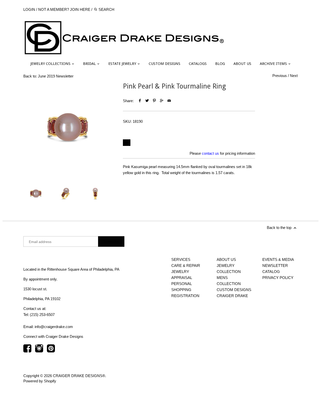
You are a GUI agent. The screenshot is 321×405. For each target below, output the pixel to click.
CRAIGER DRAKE (232, 296)
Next (294, 75)
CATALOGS (198, 63)
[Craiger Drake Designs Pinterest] (51, 351)
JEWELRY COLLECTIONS (50, 63)
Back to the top (279, 227)
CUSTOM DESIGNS (164, 63)
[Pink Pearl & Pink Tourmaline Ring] (68, 127)
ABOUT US (242, 63)
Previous (279, 75)
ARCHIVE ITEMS (274, 63)
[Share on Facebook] (139, 101)
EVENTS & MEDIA (278, 259)
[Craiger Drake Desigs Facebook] (27, 351)
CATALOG (271, 271)
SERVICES (180, 259)
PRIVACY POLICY (277, 277)
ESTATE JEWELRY (122, 63)
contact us (210, 153)
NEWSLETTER (275, 265)
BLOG (220, 63)
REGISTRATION (185, 296)
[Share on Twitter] (147, 101)
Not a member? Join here (64, 9)
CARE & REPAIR (185, 265)
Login (29, 9)
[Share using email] (169, 101)
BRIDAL (90, 63)
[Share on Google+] (161, 101)
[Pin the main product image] (154, 101)
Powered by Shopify (39, 381)
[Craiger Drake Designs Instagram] (39, 351)
